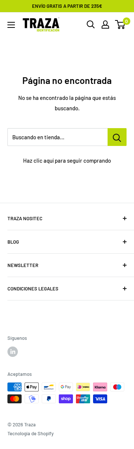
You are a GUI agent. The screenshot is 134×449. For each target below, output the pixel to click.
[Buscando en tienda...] (117, 137)
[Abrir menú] (11, 25)
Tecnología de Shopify (30, 433)
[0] (120, 24)
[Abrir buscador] (91, 24)
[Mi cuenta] (105, 24)
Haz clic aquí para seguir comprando (67, 160)
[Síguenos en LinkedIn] (12, 351)
